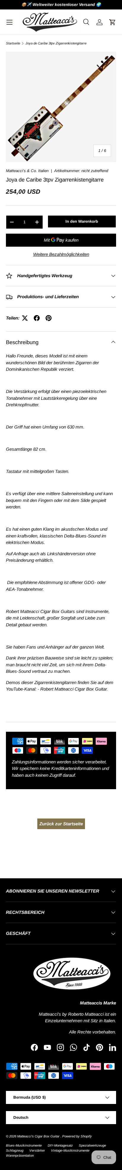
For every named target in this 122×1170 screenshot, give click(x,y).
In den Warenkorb (81, 221)
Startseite (13, 43)
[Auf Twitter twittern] (25, 318)
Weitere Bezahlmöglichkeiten (61, 254)
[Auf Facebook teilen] (37, 318)
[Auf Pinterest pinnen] (48, 318)
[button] (112, 22)
